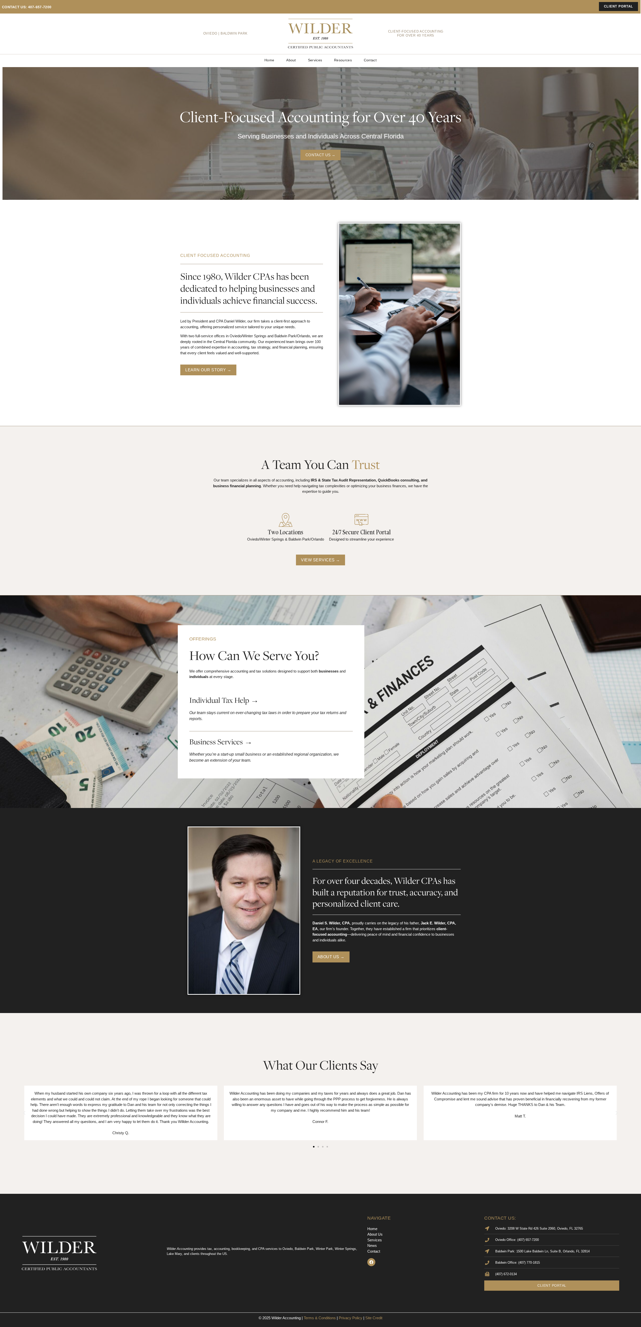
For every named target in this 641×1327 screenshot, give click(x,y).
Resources (343, 60)
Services (315, 60)
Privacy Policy (350, 1318)
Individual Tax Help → (224, 700)
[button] (24, 1112)
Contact (370, 60)
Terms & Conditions (320, 1318)
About (291, 60)
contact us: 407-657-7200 (26, 7)
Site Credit (373, 1318)
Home (269, 60)
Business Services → (220, 742)
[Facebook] (371, 1262)
